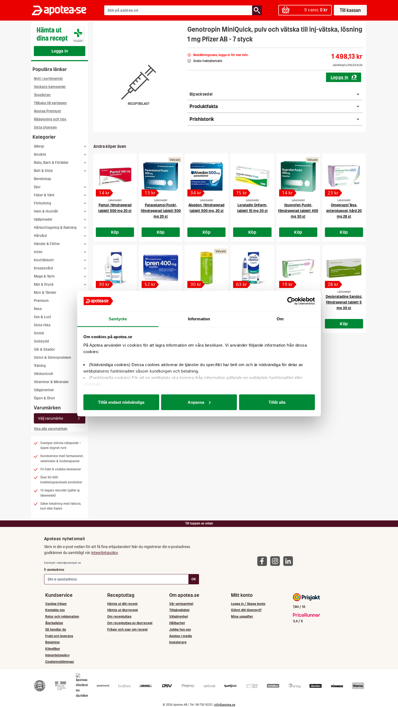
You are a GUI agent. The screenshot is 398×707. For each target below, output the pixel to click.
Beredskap (42, 179)
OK (193, 579)
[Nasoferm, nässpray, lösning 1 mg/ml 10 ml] (206, 268)
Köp (115, 232)
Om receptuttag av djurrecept (129, 623)
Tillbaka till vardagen (50, 103)
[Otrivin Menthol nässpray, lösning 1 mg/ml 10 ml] (252, 268)
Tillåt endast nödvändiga (121, 402)
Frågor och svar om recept (127, 629)
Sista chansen (45, 127)
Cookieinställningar (59, 662)
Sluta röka (42, 325)
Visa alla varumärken (50, 428)
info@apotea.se (224, 704)
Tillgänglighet (179, 610)
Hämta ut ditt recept (122, 604)
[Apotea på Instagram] (276, 561)
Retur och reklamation (62, 616)
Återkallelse (54, 623)
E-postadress (54, 570)
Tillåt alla (277, 402)
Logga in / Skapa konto (248, 604)
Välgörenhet (44, 390)
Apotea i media (180, 636)
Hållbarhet (177, 623)
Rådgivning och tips (50, 119)
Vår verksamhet (181, 604)
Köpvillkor (52, 649)
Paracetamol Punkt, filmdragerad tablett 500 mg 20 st (161, 211)
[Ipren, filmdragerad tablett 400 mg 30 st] (160, 268)
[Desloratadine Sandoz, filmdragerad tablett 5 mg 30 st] (344, 268)
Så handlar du (55, 629)
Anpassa (196, 402)
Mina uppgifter (242, 616)
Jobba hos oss (180, 629)
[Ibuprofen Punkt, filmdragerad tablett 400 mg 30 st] (298, 176)
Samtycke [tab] (118, 319)
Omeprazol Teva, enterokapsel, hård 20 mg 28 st (344, 211)
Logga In (339, 77)
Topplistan (42, 95)
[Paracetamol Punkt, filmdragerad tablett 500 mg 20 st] (160, 176)
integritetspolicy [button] (104, 552)
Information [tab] (199, 319)
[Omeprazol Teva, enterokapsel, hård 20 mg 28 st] (344, 176)
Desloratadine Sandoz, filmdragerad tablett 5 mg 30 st (344, 302)
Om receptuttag (119, 616)
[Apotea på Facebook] (263, 561)
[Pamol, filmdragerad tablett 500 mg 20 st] (115, 176)
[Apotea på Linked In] (289, 561)
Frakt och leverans (59, 636)
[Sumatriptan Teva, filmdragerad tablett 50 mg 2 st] (298, 268)
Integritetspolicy (57, 655)
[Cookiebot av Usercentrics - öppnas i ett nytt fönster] (291, 301)
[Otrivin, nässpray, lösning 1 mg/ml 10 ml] (115, 268)
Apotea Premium (47, 111)
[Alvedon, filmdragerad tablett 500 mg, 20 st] (206, 176)
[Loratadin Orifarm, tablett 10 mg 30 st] (252, 176)
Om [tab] (280, 319)
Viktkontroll (43, 374)
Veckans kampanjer (50, 86)
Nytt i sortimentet (48, 78)
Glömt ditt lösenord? (246, 610)
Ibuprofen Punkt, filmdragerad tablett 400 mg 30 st (298, 211)
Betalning (52, 642)
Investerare (178, 642)
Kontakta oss (55, 610)
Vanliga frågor (56, 604)
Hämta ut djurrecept (122, 610)
